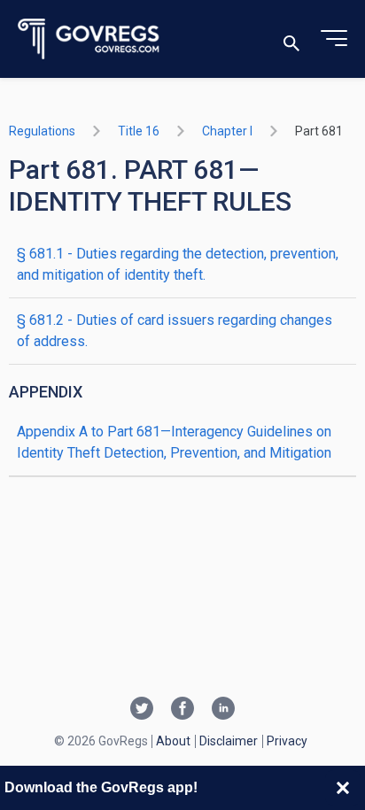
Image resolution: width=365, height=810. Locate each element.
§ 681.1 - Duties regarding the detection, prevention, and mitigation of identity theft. (177, 264)
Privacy (287, 741)
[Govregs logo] (89, 39)
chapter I (227, 131)
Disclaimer (228, 741)
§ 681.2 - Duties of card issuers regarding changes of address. (174, 331)
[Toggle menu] (334, 39)
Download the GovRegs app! (101, 787)
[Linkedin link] (223, 710)
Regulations (42, 131)
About (173, 741)
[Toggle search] (291, 39)
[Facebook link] (182, 710)
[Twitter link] (141, 710)
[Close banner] (343, 788)
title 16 (138, 131)
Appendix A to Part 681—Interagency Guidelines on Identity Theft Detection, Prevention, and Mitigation (174, 442)
